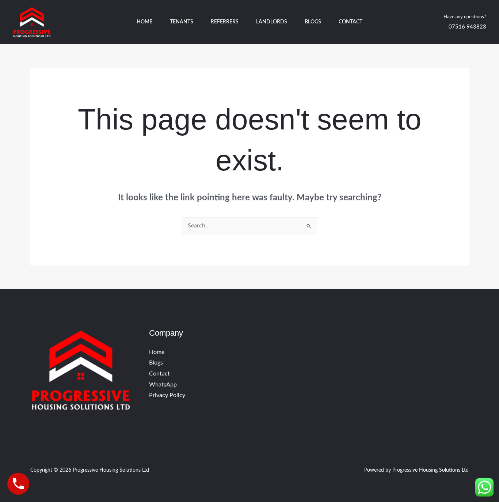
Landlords (271, 21)
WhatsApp (163, 385)
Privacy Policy (167, 395)
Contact (350, 21)
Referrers (225, 21)
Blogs (313, 21)
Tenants (181, 21)
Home (144, 21)
